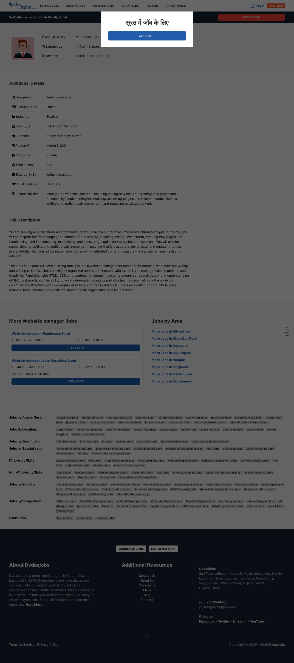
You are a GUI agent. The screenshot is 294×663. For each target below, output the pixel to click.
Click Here (147, 35)
